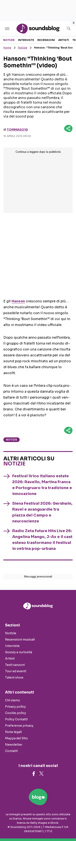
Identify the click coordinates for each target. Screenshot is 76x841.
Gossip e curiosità (18, 652)
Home (7, 47)
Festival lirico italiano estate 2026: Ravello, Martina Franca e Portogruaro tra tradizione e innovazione (42, 485)
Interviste (26, 40)
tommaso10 (17, 129)
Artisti (63, 40)
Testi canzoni (15, 665)
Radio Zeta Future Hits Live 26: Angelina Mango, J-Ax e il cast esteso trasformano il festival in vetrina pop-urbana (42, 540)
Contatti (11, 751)
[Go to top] (67, 827)
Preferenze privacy (19, 725)
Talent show (14, 677)
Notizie (9, 40)
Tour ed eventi (15, 671)
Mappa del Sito (16, 738)
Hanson (18, 301)
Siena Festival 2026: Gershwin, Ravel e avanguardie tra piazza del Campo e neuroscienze (42, 512)
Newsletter (13, 744)
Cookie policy (15, 713)
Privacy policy (15, 706)
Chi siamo (12, 700)
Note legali (13, 732)
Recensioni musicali (20, 639)
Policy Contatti (16, 719)
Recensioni (46, 40)
